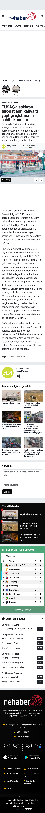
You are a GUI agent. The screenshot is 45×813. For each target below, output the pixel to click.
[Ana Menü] (3, 16)
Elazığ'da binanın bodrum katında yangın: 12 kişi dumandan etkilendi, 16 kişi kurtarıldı (33, 453)
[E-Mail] (18, 376)
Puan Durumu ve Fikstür (31, 775)
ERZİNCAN (7, 26)
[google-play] (33, 757)
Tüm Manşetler (12, 781)
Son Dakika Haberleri (29, 782)
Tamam (28, 810)
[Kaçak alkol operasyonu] (11, 395)
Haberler (6, 102)
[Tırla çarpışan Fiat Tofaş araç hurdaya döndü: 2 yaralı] (11, 417)
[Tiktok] (31, 746)
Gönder (7, 492)
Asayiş (16, 102)
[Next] (40, 746)
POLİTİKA (40, 26)
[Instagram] (18, 746)
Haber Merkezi (22, 371)
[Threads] (36, 746)
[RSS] (22, 750)
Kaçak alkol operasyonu (11, 403)
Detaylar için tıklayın (22, 609)
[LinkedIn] (22, 746)
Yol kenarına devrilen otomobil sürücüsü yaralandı (32, 405)
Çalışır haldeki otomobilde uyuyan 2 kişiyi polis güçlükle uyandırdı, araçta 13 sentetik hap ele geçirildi (33, 429)
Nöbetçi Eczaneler (14, 769)
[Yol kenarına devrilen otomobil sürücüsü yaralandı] (33, 395)
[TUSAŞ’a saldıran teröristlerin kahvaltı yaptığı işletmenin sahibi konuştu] (22, 163)
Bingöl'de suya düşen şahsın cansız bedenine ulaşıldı (11, 452)
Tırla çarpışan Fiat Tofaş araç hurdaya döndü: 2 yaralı (23, 80)
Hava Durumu (32, 769)
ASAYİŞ (18, 26)
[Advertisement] (22, 53)
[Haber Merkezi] (8, 372)
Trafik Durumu (12, 774)
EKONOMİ (28, 26)
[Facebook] (5, 746)
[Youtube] (27, 746)
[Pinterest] (14, 746)
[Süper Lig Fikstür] (42, 618)
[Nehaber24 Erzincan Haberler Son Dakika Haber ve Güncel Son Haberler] (22, 16)
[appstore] (12, 757)
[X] (9, 746)
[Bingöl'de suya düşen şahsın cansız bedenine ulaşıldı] (11, 442)
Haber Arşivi (11, 788)
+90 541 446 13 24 (24, 732)
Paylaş (7, 180)
